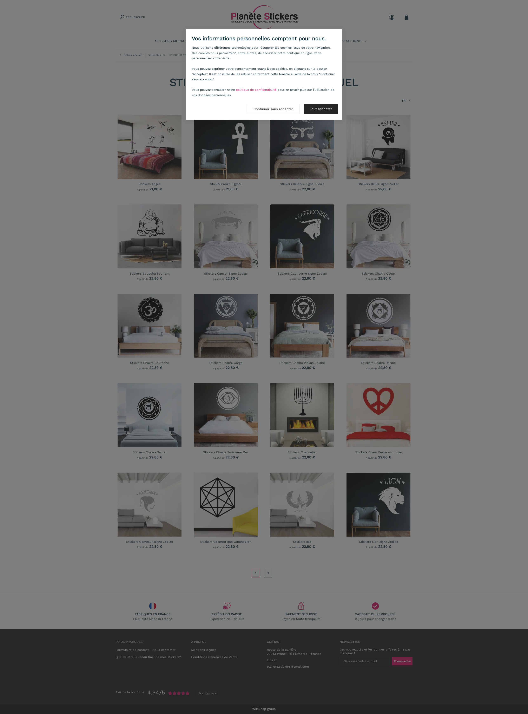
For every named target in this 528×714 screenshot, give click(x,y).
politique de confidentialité (256, 90)
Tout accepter (321, 109)
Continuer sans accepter (273, 109)
